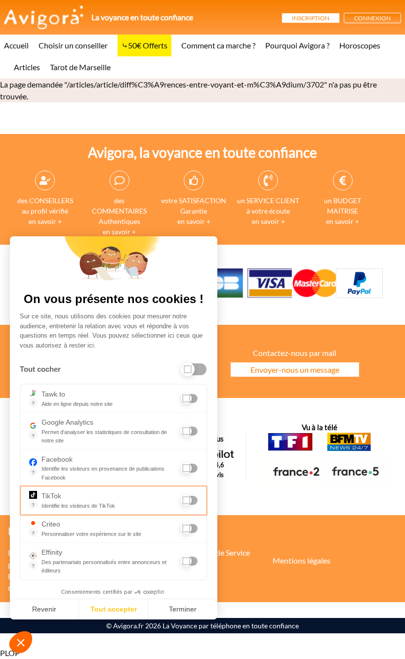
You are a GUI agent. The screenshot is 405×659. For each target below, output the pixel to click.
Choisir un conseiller (73, 45)
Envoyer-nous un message (294, 369)
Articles (27, 67)
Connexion (372, 18)
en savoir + (45, 221)
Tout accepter (113, 609)
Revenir (44, 609)
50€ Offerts (147, 45)
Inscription (310, 18)
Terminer (183, 609)
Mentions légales (301, 560)
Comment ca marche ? (218, 45)
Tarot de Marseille (80, 67)
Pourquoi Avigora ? (297, 45)
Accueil (16, 45)
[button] (21, 642)
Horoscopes (359, 45)
